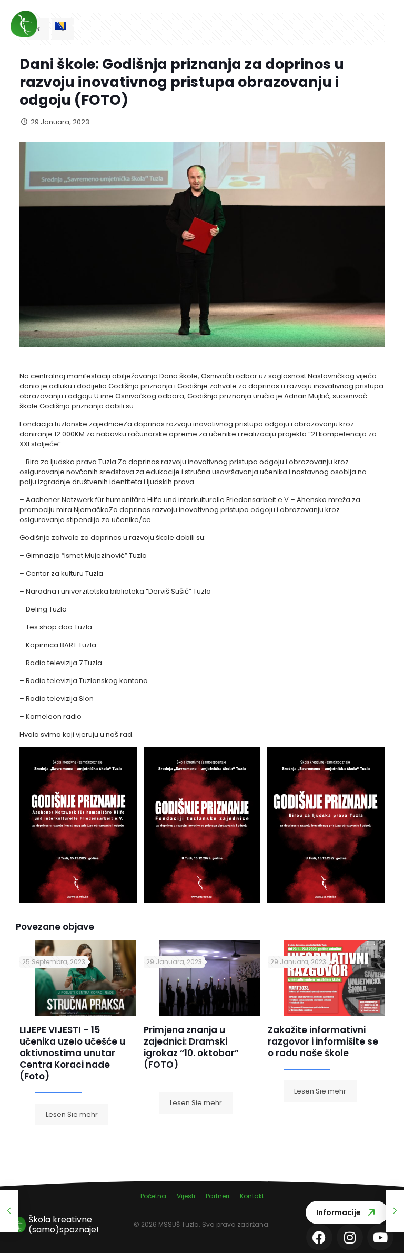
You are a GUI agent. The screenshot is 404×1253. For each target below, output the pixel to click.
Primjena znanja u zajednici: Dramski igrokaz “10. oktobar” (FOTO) (191, 1047)
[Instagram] (350, 1237)
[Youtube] (380, 1237)
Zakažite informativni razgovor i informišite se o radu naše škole (323, 1041)
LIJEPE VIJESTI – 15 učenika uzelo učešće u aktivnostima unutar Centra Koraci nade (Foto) (72, 1053)
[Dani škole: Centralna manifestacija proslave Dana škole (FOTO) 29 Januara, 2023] (9, 1211)
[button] (234, 25)
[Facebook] (319, 1237)
